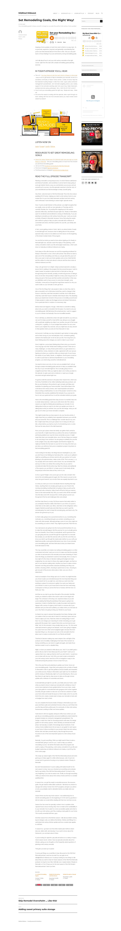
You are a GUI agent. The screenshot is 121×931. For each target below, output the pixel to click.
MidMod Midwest (27, 13)
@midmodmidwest (53, 168)
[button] (102, 13)
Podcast (20, 38)
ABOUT (55, 13)
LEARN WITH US (79, 13)
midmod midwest (22, 34)
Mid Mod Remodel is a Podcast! (69, 874)
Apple (37, 146)
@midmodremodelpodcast (60, 170)
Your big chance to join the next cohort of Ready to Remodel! (59, 75)
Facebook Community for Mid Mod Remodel (56, 166)
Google (42, 146)
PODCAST (91, 13)
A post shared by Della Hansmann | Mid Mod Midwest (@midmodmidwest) (99, 115)
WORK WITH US (66, 13)
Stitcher (53, 146)
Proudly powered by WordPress (34, 921)
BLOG (97, 13)
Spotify (47, 146)
